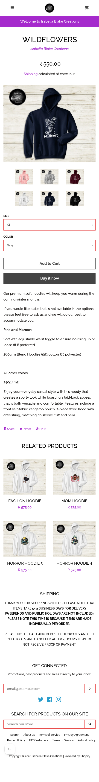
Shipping (31, 74)
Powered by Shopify (77, 756)
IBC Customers (38, 740)
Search (14, 734)
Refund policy (87, 740)
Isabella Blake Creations (49, 49)
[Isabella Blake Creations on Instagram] (58, 700)
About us (29, 734)
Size (6, 216)
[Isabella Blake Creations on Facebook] (49, 700)
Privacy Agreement (76, 734)
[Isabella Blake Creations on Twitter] (41, 700)
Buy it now (49, 278)
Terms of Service (49, 734)
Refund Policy (16, 740)
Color (8, 236)
